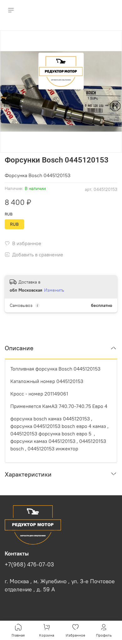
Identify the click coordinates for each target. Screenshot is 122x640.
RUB (9, 214)
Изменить (54, 290)
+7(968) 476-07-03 (29, 564)
